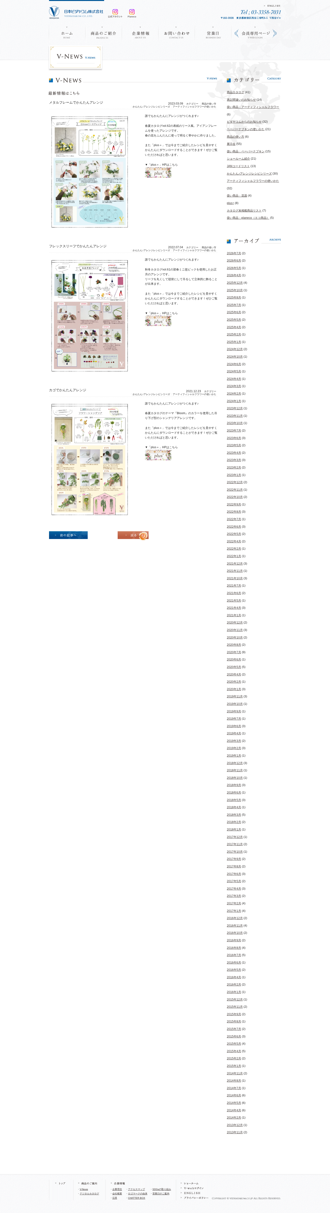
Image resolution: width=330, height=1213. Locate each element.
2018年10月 (235, 778)
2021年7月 (234, 585)
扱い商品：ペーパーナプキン (246, 151)
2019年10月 (235, 704)
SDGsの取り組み (161, 1189)
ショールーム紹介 (238, 158)
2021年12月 (235, 563)
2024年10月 (235, 356)
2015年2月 (234, 1058)
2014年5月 (234, 1103)
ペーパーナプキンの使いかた (246, 129)
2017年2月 (234, 903)
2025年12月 (235, 282)
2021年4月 (234, 608)
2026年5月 (234, 268)
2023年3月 (234, 460)
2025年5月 (234, 319)
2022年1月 (234, 556)
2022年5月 (234, 534)
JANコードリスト (238, 166)
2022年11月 (235, 489)
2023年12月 (235, 408)
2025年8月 (234, 297)
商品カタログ (235, 92)
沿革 (114, 1198)
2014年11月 (235, 1073)
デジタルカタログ (89, 1193)
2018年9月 (234, 785)
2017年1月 (234, 911)
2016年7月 (234, 955)
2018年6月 (234, 792)
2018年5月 (234, 800)
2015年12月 (235, 999)
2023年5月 (234, 445)
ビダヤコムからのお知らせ (244, 121)
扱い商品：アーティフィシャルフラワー (253, 107)
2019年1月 (234, 755)
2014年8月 (234, 1080)
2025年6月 (234, 312)
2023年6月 (234, 438)
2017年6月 (234, 874)
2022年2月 (234, 548)
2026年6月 (234, 260)
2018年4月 (234, 807)
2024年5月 (234, 371)
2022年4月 (234, 541)
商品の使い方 (235, 136)
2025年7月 (234, 305)
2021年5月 (234, 600)
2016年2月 (234, 984)
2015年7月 (234, 1029)
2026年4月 (234, 275)
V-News (84, 1189)
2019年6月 (234, 726)
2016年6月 (234, 962)
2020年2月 (234, 681)
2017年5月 (234, 881)
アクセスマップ (136, 1189)
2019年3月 (234, 741)
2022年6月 (234, 526)
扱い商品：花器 (237, 195)
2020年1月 (234, 689)
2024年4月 (234, 379)
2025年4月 (234, 327)
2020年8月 (234, 644)
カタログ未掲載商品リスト (244, 210)
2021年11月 (235, 571)
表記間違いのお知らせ (241, 99)
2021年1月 (234, 615)
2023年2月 (234, 467)
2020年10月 (235, 637)
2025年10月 (235, 290)
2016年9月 (234, 940)
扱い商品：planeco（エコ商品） (248, 218)
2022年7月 (234, 519)
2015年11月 (235, 1006)
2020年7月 (234, 652)
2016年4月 (234, 977)
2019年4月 (234, 733)
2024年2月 (234, 393)
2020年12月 (235, 622)
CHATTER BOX (136, 1198)
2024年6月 (234, 364)
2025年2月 (234, 334)
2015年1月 (234, 1066)
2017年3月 (234, 896)
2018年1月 (234, 829)
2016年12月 (235, 918)
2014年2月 (234, 1117)
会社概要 (117, 1193)
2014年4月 (234, 1110)
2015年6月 (234, 1036)
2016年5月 (234, 970)
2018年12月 (235, 763)
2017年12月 (235, 837)
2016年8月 (234, 948)
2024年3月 (234, 386)
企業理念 (117, 1189)
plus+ (230, 203)
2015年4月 (234, 1051)
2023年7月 (234, 430)
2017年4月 (234, 888)
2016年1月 (234, 992)
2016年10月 (235, 933)
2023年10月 (235, 423)
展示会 (231, 144)
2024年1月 (234, 401)
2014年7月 (234, 1088)
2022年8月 (234, 511)
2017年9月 (234, 859)
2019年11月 (235, 696)
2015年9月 (234, 1014)
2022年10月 (235, 497)
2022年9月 (234, 504)
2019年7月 (234, 718)
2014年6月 (234, 1095)
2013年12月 (235, 1125)
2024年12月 (235, 349)
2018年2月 (234, 822)
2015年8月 (234, 1021)
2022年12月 (235, 482)
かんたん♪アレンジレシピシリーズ (249, 173)
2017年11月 (235, 844)
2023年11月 (235, 416)
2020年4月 (234, 674)
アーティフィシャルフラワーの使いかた (253, 181)
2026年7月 (234, 253)
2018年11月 (235, 770)
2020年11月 (235, 630)
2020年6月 (234, 659)
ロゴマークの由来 (137, 1193)
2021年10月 (235, 578)
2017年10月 (235, 851)
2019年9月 (234, 711)
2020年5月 (234, 667)
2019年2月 (234, 748)
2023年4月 (234, 452)
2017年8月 (234, 866)
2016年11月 (235, 925)
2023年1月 (234, 475)
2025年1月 (234, 342)
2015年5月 (234, 1043)
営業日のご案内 (160, 1193)
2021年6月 (234, 593)
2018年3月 (234, 814)
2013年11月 (235, 1132)
